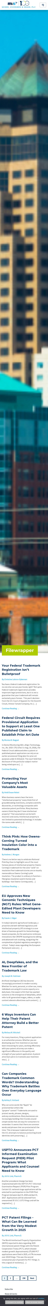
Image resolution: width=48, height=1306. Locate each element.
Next (32, 1278)
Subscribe (9, 1289)
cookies (41, 1298)
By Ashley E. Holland (10, 1100)
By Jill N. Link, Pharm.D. (12, 1176)
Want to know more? (34, 1302)
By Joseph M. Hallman (11, 976)
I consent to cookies (14, 1302)
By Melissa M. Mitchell (11, 1032)
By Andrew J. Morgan (10, 854)
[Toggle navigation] (43, 5)
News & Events (11, 1294)
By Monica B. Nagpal (10, 740)
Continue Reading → (10, 708)
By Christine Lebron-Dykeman (14, 679)
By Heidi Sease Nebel (10, 792)
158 (23, 1278)
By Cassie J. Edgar (9, 918)
